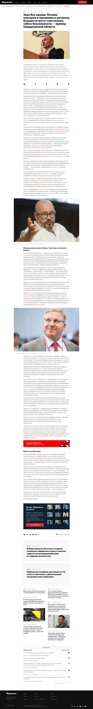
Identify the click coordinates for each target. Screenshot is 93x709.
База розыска (54, 699)
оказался (26, 300)
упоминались (51, 288)
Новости (17, 2)
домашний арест (63, 129)
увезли (39, 180)
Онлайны (29, 2)
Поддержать (82, 2)
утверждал (41, 139)
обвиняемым (46, 494)
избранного (46, 454)
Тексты (34, 2)
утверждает (41, 189)
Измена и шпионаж (20, 6)
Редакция (26, 699)
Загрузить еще (46, 647)
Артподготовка (29, 6)
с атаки (31, 293)
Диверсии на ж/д (51, 6)
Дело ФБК (59, 6)
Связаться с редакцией (64, 534)
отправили (62, 297)
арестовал (26, 120)
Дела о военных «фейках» (8, 6)
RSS (36, 693)
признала (37, 145)
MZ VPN (52, 693)
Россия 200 (53, 696)
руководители (45, 152)
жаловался (55, 120)
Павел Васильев (41, 11)
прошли (29, 297)
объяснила (55, 167)
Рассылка (36, 696)
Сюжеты (23, 2)
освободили (44, 173)
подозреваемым (59, 156)
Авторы (25, 696)
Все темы (67, 6)
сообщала (34, 379)
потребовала (53, 91)
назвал (64, 133)
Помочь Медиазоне (34, 524)
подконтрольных (55, 152)
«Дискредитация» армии (40, 6)
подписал (43, 154)
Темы (25, 693)
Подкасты (44, 2)
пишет (41, 368)
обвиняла (66, 370)
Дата (39, 2)
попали (67, 150)
